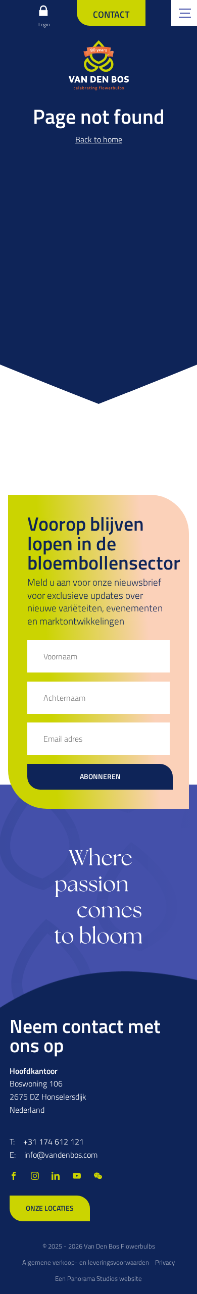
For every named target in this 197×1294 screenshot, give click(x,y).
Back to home (98, 139)
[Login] (43, 10)
